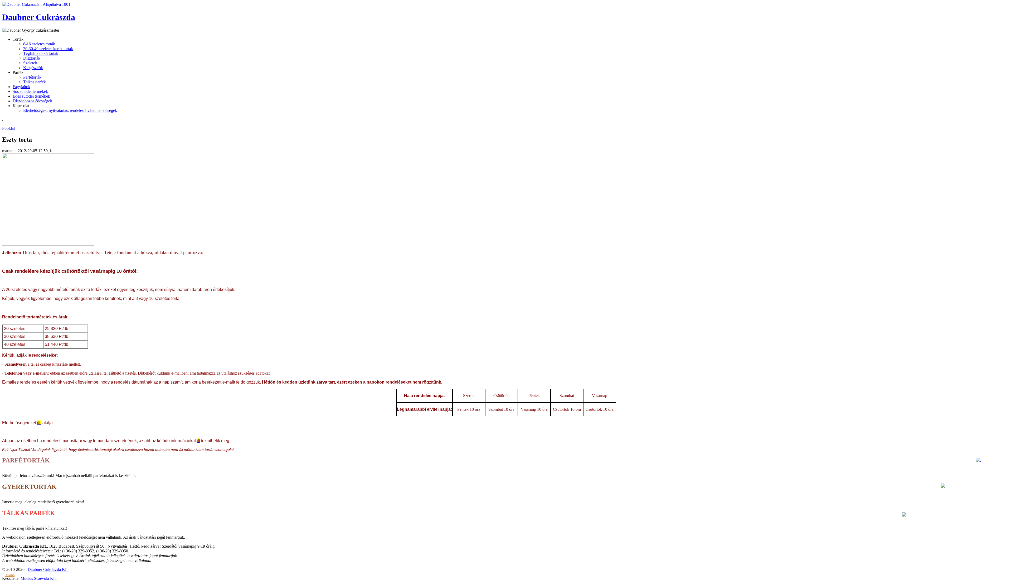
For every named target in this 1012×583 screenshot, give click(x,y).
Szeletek (30, 63)
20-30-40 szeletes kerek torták (48, 48)
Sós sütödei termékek (30, 91)
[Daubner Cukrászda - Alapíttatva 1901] (36, 4)
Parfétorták (32, 77)
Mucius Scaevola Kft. (39, 578)
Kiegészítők (33, 67)
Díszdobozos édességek (32, 101)
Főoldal (8, 128)
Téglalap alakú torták (40, 53)
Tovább (9, 575)
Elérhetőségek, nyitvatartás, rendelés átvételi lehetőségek (70, 110)
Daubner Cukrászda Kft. (48, 569)
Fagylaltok (21, 86)
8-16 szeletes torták (39, 44)
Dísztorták (31, 58)
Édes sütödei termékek (31, 96)
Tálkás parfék (34, 82)
